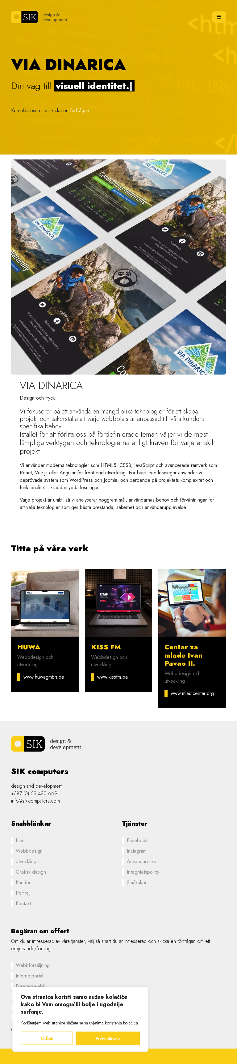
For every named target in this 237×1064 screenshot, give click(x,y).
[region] (80, 1019)
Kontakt (23, 903)
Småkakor (137, 882)
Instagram (137, 850)
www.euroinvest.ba (117, 676)
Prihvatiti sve (108, 1038)
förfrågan (79, 110)
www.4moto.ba (186, 676)
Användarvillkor (142, 861)
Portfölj (23, 893)
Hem (21, 840)
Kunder (23, 882)
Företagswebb (31, 986)
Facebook (137, 840)
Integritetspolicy (143, 871)
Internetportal (29, 975)
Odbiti (47, 1038)
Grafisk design (31, 871)
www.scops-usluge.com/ (36, 680)
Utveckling (26, 861)
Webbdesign (29, 850)
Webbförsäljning (33, 965)
